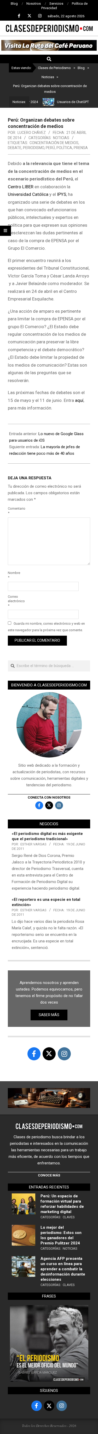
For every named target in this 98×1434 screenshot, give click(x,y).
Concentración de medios (54, 143)
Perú (50, 148)
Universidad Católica (28, 194)
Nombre (14, 575)
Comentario (14, 511)
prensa (81, 148)
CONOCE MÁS (49, 1175)
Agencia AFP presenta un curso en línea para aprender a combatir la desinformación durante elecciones (63, 1269)
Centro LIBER (20, 186)
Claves (69, 1217)
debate (14, 148)
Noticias (61, 138)
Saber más (49, 1015)
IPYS (61, 194)
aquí (79, 400)
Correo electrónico (14, 601)
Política (64, 148)
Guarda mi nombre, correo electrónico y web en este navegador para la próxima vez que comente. (46, 627)
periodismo (33, 148)
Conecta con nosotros (49, 797)
